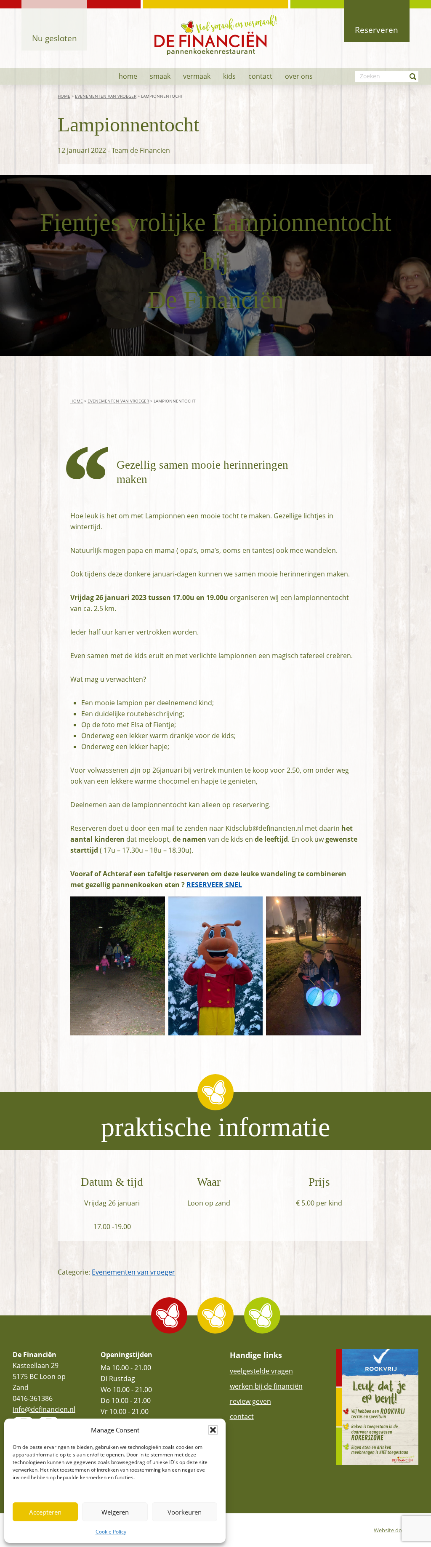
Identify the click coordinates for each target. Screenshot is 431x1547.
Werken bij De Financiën (266, 1386)
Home (64, 96)
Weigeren (115, 1512)
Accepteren (45, 1512)
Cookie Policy (111, 1531)
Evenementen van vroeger (105, 96)
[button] (213, 1430)
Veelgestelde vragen (261, 1371)
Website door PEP (396, 1530)
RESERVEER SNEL (214, 884)
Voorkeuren (185, 1512)
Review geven (250, 1401)
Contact (242, 1416)
